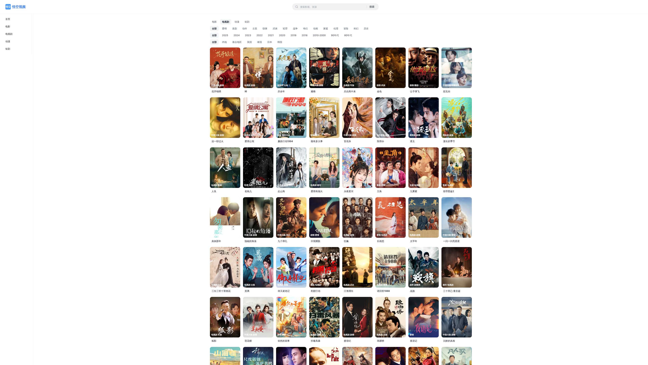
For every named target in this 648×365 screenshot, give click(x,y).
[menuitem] (15, 19)
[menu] (16, 34)
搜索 (371, 6)
